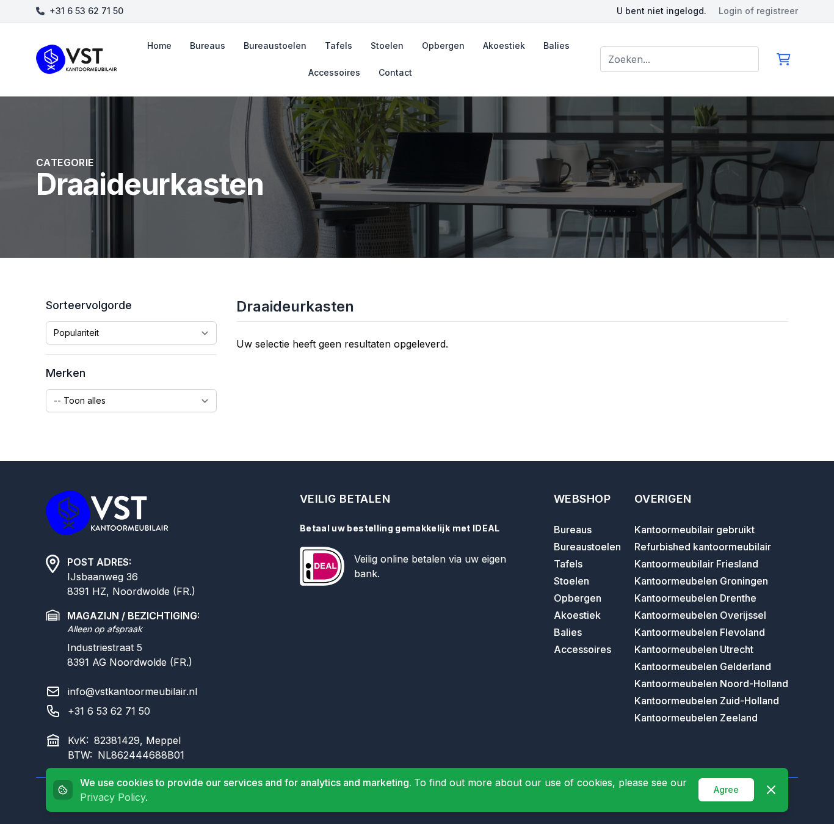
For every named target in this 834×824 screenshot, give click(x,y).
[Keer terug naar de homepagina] (76, 59)
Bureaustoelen (275, 45)
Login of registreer (758, 10)
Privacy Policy (112, 797)
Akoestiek (504, 45)
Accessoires (334, 72)
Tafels (338, 45)
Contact (395, 72)
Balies (556, 45)
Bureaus (207, 45)
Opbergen (443, 45)
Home (159, 45)
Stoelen (387, 45)
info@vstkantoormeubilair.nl (132, 691)
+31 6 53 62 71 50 (86, 10)
